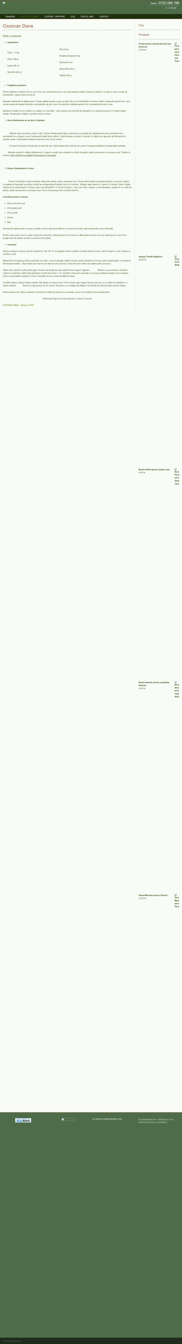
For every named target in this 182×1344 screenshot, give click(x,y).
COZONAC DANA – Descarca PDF (19, 305)
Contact (104, 16)
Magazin (10, 16)
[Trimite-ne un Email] (168, 11)
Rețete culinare (29, 16)
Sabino (12, 1341)
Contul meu (87, 16)
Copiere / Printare (55, 16)
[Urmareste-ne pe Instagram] (175, 11)
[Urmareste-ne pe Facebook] (172, 11)
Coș (73, 16)
